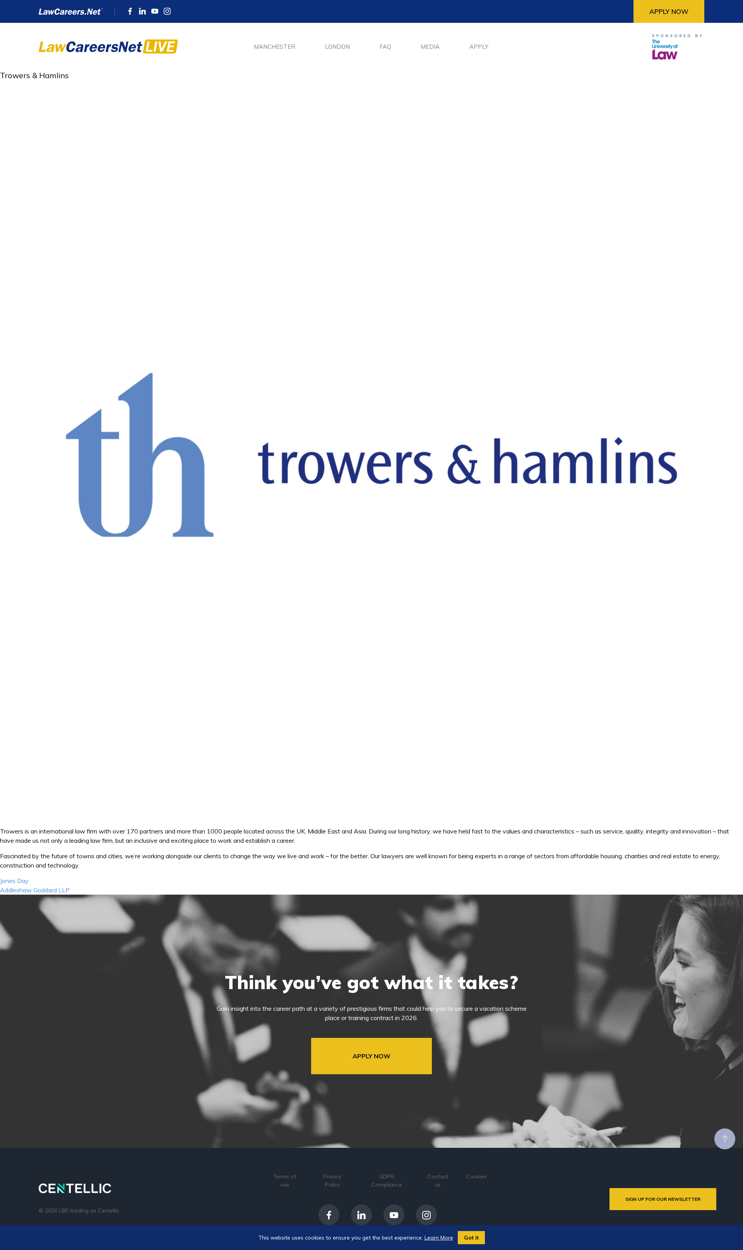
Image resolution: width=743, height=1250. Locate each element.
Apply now (668, 11)
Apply (478, 46)
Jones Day (14, 881)
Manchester (274, 46)
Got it (471, 1237)
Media (430, 46)
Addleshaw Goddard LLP (35, 890)
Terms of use (284, 1180)
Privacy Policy (332, 1180)
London (337, 46)
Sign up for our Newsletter (662, 1199)
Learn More (439, 1237)
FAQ (385, 46)
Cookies (476, 1176)
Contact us (438, 1180)
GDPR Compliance (387, 1180)
